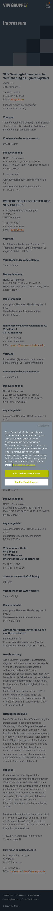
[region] (26, 455)
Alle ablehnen (43, 426)
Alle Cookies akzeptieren (26, 473)
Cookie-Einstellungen (26, 482)
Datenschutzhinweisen (24, 464)
